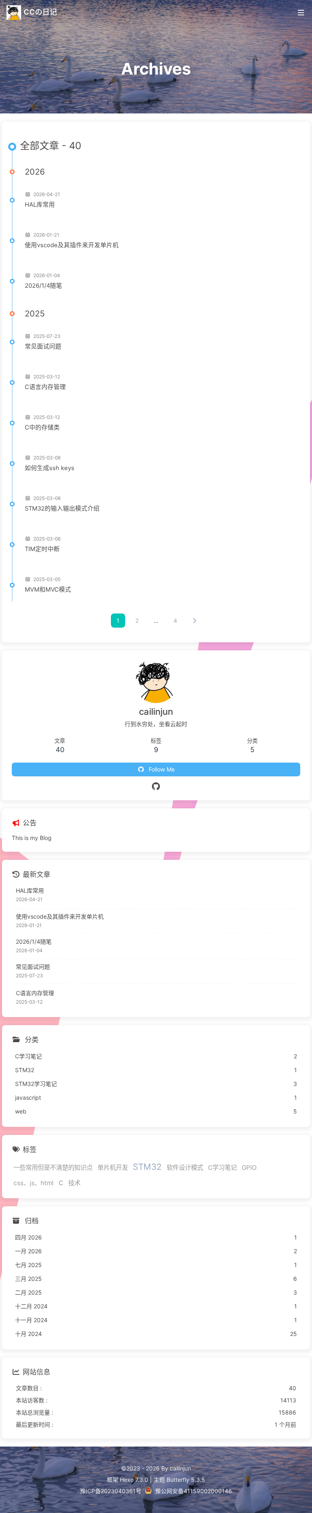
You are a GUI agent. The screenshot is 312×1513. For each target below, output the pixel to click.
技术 (74, 1183)
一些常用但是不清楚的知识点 (53, 1167)
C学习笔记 (222, 1167)
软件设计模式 (185, 1167)
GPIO (249, 1167)
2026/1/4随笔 (43, 285)
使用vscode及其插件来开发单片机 (72, 245)
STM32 (147, 1167)
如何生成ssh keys (49, 468)
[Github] (156, 786)
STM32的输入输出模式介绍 (62, 508)
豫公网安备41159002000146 (193, 1490)
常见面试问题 (43, 346)
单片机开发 (113, 1167)
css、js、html (33, 1183)
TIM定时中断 (42, 549)
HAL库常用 (40, 204)
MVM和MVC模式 (48, 589)
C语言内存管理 (45, 387)
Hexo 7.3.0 (134, 1479)
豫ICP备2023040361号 (110, 1490)
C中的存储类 (42, 427)
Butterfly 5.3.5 (186, 1479)
